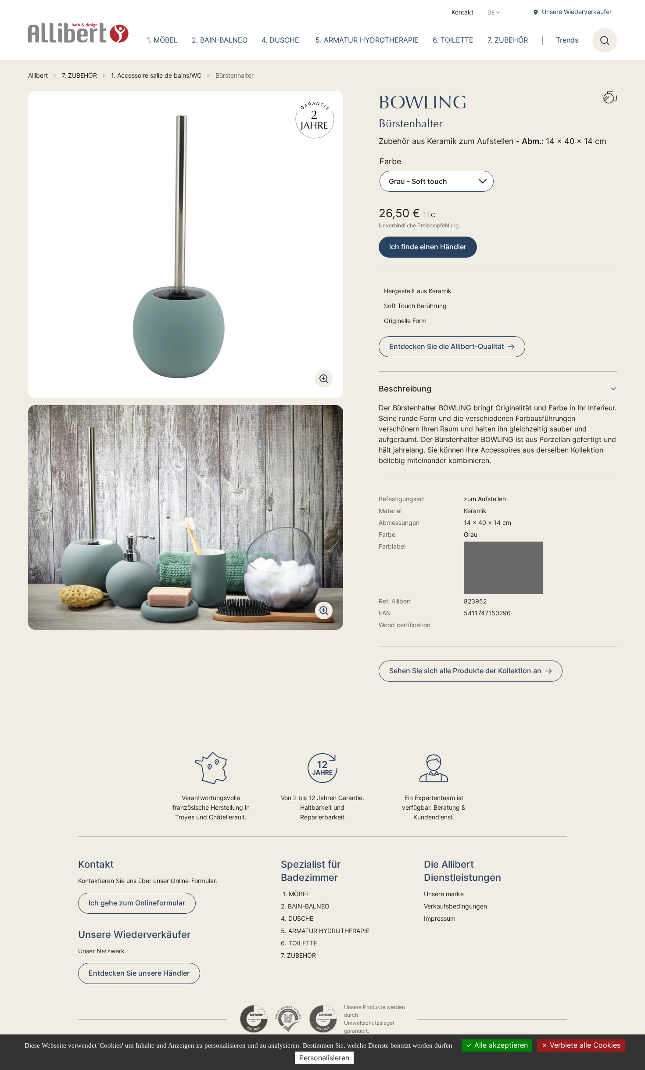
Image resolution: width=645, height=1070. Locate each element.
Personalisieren (324, 1057)
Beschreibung (405, 388)
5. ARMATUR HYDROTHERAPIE (367, 40)
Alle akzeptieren (500, 1045)
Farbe (390, 161)
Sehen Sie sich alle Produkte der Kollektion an (465, 670)
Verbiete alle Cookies (584, 1045)
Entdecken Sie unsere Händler (139, 973)
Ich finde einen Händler (427, 246)
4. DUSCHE (281, 40)
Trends (567, 40)
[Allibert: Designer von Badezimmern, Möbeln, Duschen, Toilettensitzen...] (78, 33)
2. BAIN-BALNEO (219, 40)
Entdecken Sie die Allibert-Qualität (446, 346)
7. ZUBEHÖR (507, 40)
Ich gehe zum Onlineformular (137, 902)
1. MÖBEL (161, 40)
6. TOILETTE (453, 40)
